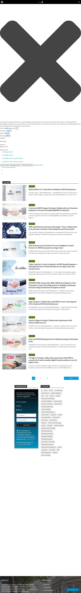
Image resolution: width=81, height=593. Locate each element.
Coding (59, 414)
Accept (3, 165)
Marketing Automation (47, 433)
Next (70, 378)
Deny (7, 165)
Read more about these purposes (13, 161)
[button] (40, 61)
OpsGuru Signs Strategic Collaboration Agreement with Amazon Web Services (50, 321)
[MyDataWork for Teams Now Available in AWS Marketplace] (14, 193)
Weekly (19, 410)
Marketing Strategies (46, 439)
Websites (55, 452)
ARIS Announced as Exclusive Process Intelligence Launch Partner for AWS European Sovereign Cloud (51, 246)
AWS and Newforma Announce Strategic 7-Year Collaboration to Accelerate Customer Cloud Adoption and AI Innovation (53, 228)
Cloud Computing (45, 409)
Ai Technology (58, 390)
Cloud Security (45, 414)
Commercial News (46, 417)
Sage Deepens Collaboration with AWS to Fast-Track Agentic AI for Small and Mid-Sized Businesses (52, 303)
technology (44, 450)
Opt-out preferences (9, 167)
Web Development (46, 452)
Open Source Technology (47, 441)
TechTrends (52, 450)
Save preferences (27, 165)
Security (60, 447)
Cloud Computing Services (48, 412)
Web (58, 450)
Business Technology (46, 404)
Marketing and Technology (48, 428)
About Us (46, 584)
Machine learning (58, 425)
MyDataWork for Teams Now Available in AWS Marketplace (52, 189)
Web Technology (45, 455)
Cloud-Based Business (47, 406)
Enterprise (44, 423)
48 (47, 378)
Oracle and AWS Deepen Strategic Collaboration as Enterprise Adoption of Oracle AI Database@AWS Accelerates (53, 209)
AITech (51, 390)
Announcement (45, 393)
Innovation (49, 425)
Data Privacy (44, 420)
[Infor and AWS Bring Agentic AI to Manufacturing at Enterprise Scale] (14, 343)
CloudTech (53, 414)
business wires (58, 404)
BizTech (32, 186)
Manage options (8, 152)
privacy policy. (30, 439)
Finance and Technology (54, 423)
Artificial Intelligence (56, 393)
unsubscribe (20, 444)
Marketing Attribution (46, 431)
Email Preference (49, 590)
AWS (42, 396)
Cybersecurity (56, 417)
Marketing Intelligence (47, 436)
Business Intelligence (46, 401)
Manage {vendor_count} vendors (13, 158)
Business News (58, 401)
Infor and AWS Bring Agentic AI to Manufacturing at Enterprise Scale (53, 340)
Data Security (53, 420)
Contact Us (47, 587)
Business (58, 396)
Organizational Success (47, 444)
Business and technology (47, 398)
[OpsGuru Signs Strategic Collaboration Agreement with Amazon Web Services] (14, 324)
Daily (19, 406)
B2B (47, 396)
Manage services (8, 155)
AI (41, 390)
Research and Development (48, 447)
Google (43, 425)
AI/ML (45, 390)
